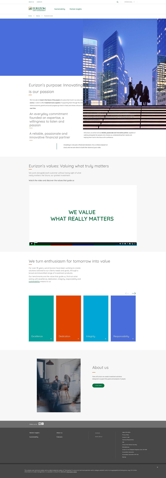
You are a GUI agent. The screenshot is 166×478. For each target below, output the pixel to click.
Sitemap (124, 457)
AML (123, 442)
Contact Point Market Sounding (129, 444)
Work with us (98, 436)
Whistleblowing (125, 447)
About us (59, 433)
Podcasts (59, 437)
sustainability (34, 281)
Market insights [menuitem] (76, 9)
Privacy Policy (125, 434)
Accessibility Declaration (128, 452)
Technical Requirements (128, 439)
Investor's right (125, 437)
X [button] (157, 467)
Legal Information (126, 432)
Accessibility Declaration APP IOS (130, 454)
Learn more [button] (98, 385)
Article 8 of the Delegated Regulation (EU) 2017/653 (134, 449)
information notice (71, 472)
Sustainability (33, 437)
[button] (117, 2)
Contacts (97, 433)
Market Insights (34, 433)
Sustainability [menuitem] (59, 9)
